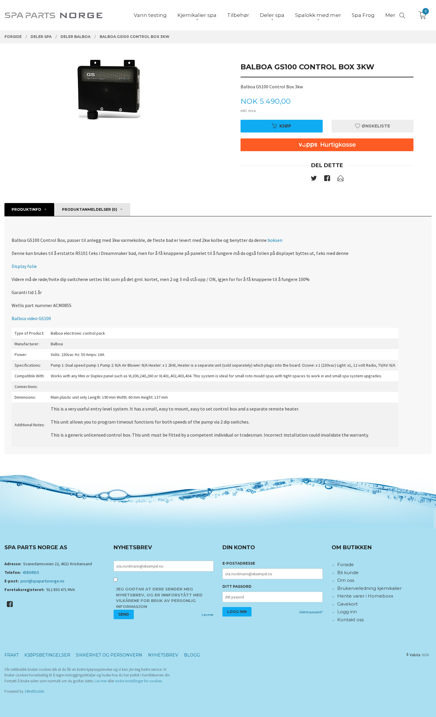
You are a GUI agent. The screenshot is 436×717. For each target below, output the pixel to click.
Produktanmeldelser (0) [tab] (89, 209)
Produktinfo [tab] (26, 209)
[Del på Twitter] (313, 179)
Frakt (11, 655)
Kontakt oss (350, 619)
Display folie (24, 266)
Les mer (208, 614)
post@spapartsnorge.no (42, 581)
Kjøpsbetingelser (47, 655)
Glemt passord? (311, 612)
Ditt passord (237, 586)
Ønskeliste (375, 126)
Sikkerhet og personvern (109, 655)
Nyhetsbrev (163, 655)
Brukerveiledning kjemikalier (369, 588)
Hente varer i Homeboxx (365, 596)
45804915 (31, 572)
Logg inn (347, 611)
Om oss (345, 580)
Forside (345, 564)
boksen (275, 240)
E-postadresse (238, 563)
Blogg (192, 655)
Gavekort (347, 604)
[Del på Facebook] (327, 179)
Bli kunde (348, 572)
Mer (390, 15)
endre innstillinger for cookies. (139, 681)
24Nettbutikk (34, 691)
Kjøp (285, 126)
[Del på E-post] (340, 179)
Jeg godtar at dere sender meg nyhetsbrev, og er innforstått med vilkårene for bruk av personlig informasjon (159, 598)
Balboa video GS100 (31, 318)
